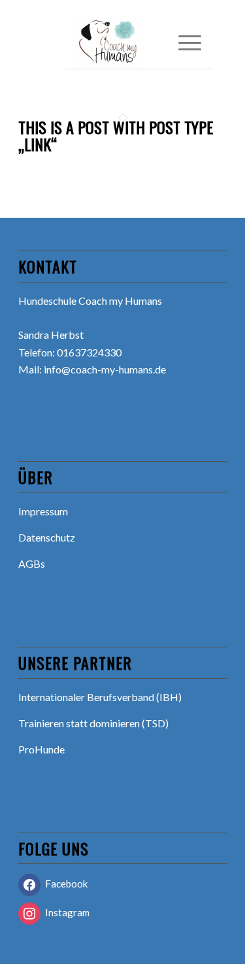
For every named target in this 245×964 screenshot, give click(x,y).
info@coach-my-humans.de (105, 369)
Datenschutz (46, 537)
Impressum (43, 511)
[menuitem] (183, 42)
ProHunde (41, 749)
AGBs (31, 563)
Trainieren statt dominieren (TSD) (93, 723)
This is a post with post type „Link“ (115, 135)
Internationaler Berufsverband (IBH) (100, 697)
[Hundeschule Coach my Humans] (126, 42)
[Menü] (183, 42)
